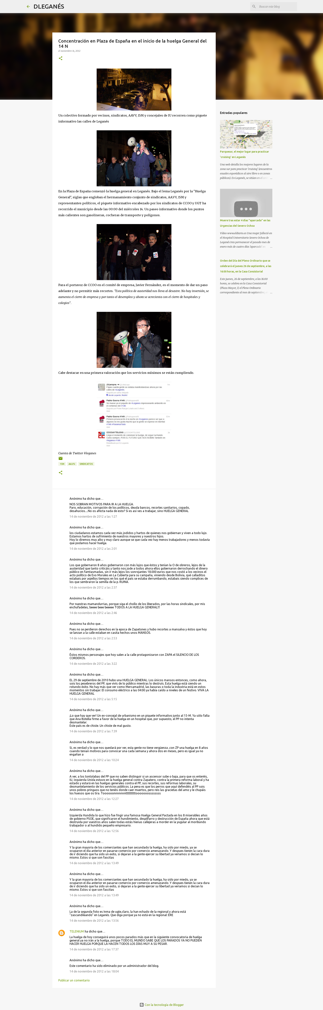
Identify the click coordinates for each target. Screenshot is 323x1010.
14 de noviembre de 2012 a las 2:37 (93, 587)
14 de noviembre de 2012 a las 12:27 (94, 798)
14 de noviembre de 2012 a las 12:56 (94, 831)
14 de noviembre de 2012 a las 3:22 (93, 663)
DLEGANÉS (48, 6)
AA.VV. (72, 464)
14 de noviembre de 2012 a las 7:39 (93, 731)
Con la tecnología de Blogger (164, 1004)
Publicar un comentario (74, 980)
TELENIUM (77, 931)
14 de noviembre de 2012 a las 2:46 (93, 613)
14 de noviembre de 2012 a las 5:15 (93, 699)
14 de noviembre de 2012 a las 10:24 (94, 760)
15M (62, 464)
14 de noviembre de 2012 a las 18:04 (94, 971)
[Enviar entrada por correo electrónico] (60, 460)
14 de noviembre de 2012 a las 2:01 (93, 548)
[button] (60, 58)
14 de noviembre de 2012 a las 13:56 (94, 920)
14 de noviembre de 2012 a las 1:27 (93, 516)
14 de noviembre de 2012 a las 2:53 (93, 638)
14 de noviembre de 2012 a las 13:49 (94, 863)
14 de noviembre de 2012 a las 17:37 (94, 949)
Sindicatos (86, 464)
